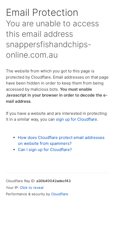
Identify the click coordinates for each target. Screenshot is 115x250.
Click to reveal (31, 187)
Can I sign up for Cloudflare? (45, 149)
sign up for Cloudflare (76, 119)
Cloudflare (59, 194)
